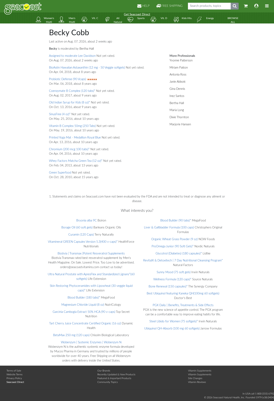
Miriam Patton (179, 67)
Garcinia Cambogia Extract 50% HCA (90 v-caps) (84, 311)
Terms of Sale (14, 370)
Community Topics (107, 382)
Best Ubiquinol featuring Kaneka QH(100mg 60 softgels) (183, 293)
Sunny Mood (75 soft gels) (174, 272)
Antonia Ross (178, 74)
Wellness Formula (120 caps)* (172, 279)
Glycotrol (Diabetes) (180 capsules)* (179, 253)
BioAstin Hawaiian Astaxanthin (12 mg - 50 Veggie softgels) (87, 67)
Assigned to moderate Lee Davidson (72, 55)
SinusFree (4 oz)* (60, 114)
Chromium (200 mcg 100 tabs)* (69, 149)
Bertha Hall (86, 48)
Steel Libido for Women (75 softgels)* (173, 321)
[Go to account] (256, 6)
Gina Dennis (177, 88)
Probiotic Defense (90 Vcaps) (67, 79)
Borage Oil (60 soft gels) (77, 227)
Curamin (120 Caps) (81, 234)
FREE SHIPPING (171, 5)
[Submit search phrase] (235, 6)
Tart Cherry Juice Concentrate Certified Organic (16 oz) (85, 323)
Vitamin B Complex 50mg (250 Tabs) (72, 126)
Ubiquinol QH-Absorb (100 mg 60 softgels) (172, 328)
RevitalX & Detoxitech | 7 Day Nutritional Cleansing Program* (183, 260)
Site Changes (195, 378)
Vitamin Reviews (197, 382)
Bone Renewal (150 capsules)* (168, 286)
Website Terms (15, 374)
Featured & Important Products (114, 378)
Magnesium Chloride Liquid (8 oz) (82, 304)
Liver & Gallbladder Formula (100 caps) (169, 227)
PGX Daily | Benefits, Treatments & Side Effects (183, 305)
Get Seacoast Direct (137, 14)
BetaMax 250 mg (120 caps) (71, 335)
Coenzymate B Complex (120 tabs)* (72, 90)
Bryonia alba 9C (86, 220)
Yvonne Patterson (181, 60)
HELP (145, 5)
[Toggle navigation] (267, 6)
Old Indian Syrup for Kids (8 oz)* (69, 102)
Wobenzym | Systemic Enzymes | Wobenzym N (91, 342)
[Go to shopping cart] (246, 6)
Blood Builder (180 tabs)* (84, 297)
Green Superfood (60, 172)
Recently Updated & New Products (116, 374)
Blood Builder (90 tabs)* (175, 220)
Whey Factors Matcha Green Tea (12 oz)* (75, 160)
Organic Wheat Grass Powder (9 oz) (174, 239)
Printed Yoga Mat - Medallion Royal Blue (75, 137)
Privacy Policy (14, 378)
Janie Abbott (178, 81)
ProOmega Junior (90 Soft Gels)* (173, 246)
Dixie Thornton (179, 117)
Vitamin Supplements (199, 370)
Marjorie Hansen (180, 124)
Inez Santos (177, 96)
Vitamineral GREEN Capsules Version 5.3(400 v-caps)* (83, 241)
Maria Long (177, 110)
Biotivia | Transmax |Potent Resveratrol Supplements (91, 253)
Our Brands (103, 370)
